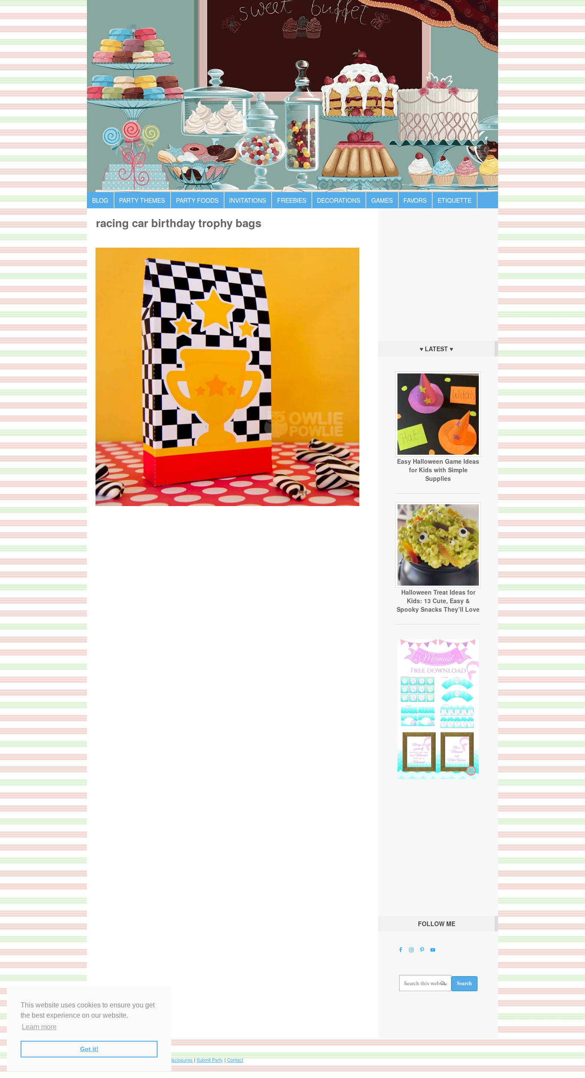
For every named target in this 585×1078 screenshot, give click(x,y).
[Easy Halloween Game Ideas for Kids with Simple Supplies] (438, 455)
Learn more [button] (39, 1027)
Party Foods (197, 200)
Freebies (291, 200)
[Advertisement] (438, 272)
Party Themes (142, 200)
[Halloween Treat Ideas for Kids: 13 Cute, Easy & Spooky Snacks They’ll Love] (438, 585)
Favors (415, 200)
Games (382, 200)
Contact (235, 1059)
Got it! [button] (89, 1048)
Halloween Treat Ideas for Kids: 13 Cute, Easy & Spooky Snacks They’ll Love (438, 600)
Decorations (338, 200)
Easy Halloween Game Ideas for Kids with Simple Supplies (438, 470)
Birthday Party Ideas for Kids (292, 96)
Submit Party (210, 1059)
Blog (100, 200)
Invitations (247, 200)
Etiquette (455, 200)
